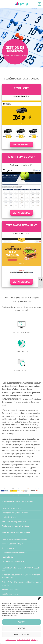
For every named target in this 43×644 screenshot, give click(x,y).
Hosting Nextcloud (9, 517)
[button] (39, 599)
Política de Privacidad (23, 640)
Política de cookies (11, 640)
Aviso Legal (34, 640)
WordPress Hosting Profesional (14, 521)
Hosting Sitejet (7, 557)
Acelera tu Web (8, 548)
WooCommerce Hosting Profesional (15, 526)
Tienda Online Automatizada (13, 561)
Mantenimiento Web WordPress (14, 552)
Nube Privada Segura (10, 594)
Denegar (21, 628)
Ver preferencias (21, 634)
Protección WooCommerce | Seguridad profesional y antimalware (21, 576)
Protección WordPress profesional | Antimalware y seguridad (21, 583)
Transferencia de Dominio (11, 508)
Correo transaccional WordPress (14, 539)
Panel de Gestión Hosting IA (12, 543)
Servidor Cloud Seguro (10, 589)
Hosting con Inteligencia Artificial (15, 512)
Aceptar (21, 622)
